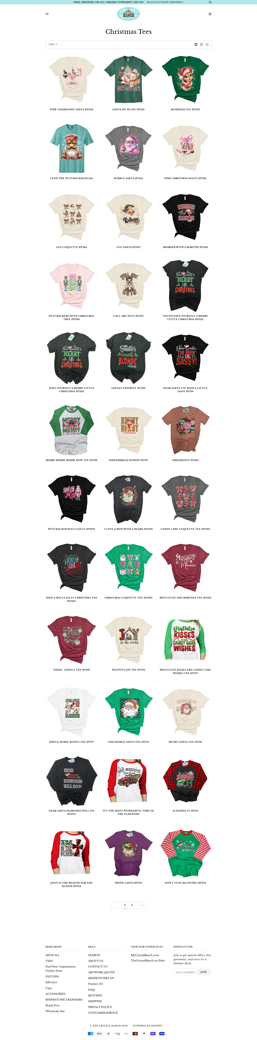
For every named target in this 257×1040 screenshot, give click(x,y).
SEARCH (94, 955)
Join (203, 972)
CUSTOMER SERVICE (103, 1012)
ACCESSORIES (55, 993)
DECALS (51, 982)
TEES (49, 961)
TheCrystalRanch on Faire (148, 960)
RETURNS (95, 995)
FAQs (91, 989)
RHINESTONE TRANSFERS (64, 999)
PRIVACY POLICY (100, 1007)
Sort (52, 44)
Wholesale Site (55, 1011)
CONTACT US (97, 966)
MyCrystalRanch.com (145, 955)
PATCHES (52, 976)
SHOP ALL (53, 955)
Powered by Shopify (147, 1025)
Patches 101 (95, 984)
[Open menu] (50, 13)
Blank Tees (52, 1005)
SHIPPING (95, 1001)
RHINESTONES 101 (101, 978)
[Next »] (142, 905)
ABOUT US (95, 961)
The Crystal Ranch (107, 1025)
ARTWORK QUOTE (101, 972)
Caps (49, 988)
